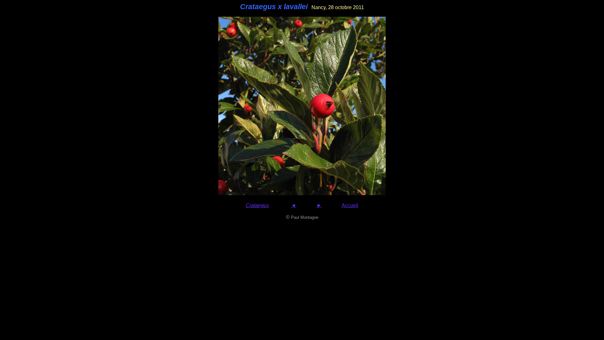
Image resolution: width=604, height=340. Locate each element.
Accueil (350, 205)
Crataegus (257, 205)
